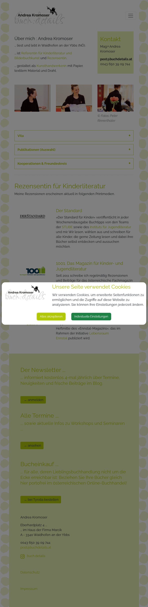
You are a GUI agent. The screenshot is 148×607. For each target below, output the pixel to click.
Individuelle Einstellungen (91, 316)
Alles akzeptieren (51, 316)
